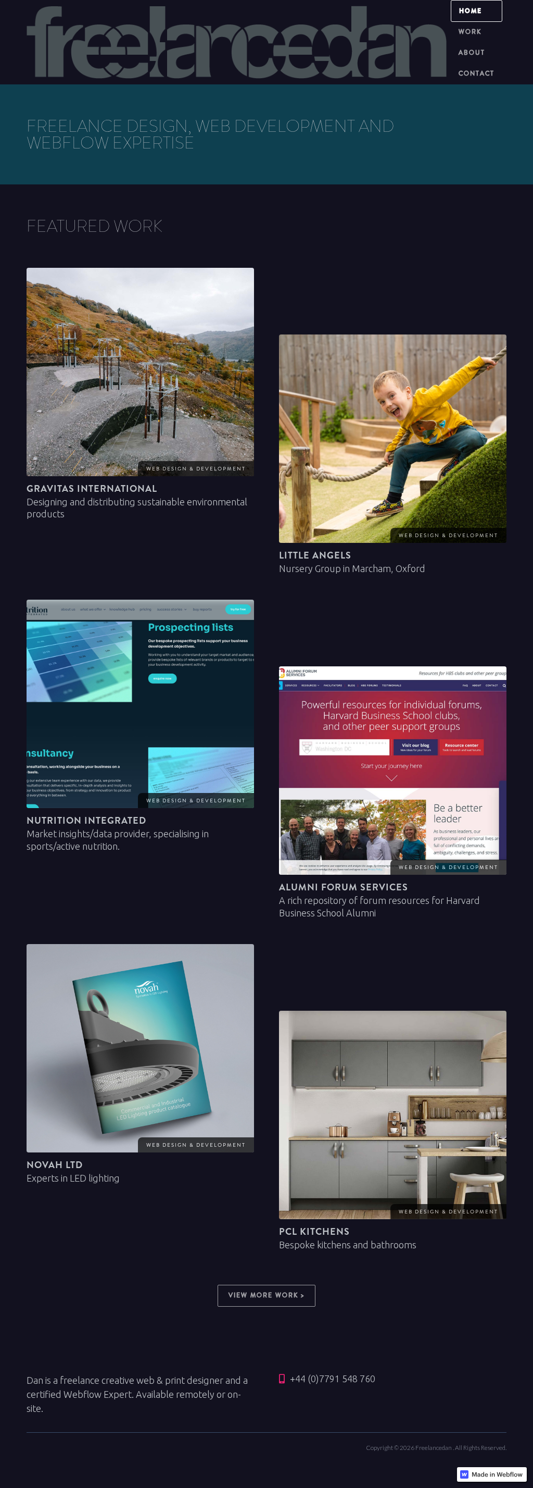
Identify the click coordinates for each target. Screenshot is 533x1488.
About (472, 52)
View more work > (266, 1295)
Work (470, 32)
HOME (470, 11)
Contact (476, 73)
